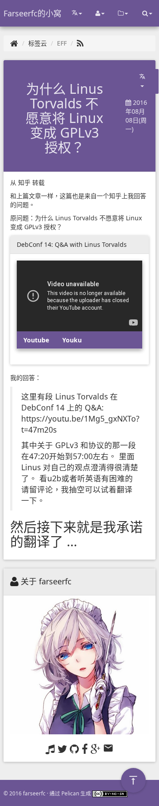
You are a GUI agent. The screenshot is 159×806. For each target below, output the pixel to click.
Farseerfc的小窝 (32, 13)
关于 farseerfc (46, 581)
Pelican (70, 793)
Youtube (36, 340)
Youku (72, 340)
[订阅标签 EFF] (80, 43)
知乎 (24, 182)
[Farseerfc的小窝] (14, 43)
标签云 (37, 43)
